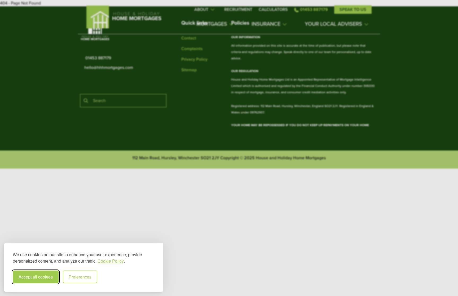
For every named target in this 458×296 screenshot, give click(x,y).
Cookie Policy (111, 261)
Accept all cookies (36, 277)
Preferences (80, 277)
